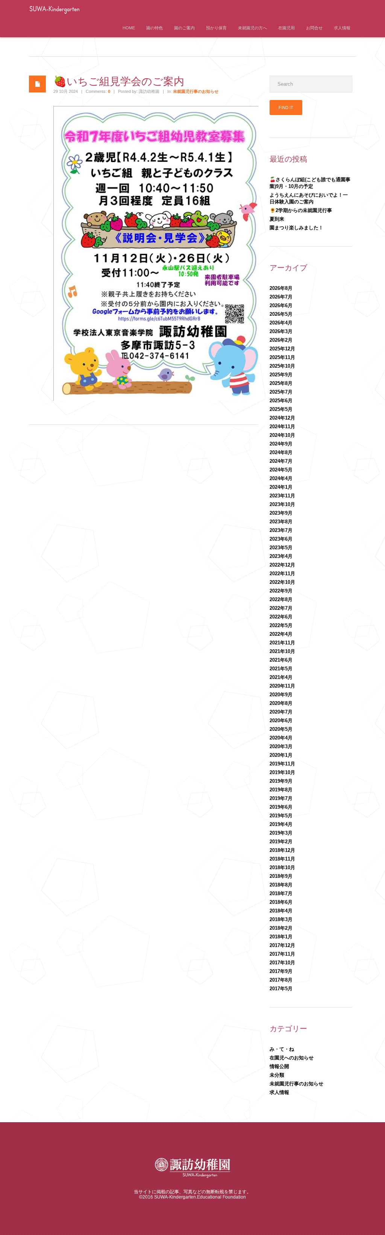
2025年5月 (281, 409)
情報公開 (279, 1066)
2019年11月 (282, 764)
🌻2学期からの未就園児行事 (301, 210)
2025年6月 (281, 400)
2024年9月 (281, 444)
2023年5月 (281, 547)
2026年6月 (281, 305)
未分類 (277, 1075)
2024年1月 (281, 487)
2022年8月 (281, 599)
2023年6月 (281, 539)
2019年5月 (281, 815)
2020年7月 (281, 712)
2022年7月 (281, 608)
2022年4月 (281, 634)
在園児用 (286, 28)
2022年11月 (282, 573)
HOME (129, 28)
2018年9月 (281, 876)
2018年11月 (282, 859)
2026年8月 (281, 288)
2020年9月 (281, 694)
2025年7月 (281, 392)
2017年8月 (281, 980)
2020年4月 (281, 738)
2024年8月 (281, 452)
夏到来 (277, 219)
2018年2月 (281, 928)
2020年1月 (281, 755)
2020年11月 (282, 686)
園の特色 (154, 28)
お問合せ (314, 28)
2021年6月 (281, 660)
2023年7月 (281, 530)
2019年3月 (281, 833)
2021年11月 (282, 643)
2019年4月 (281, 824)
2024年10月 (282, 435)
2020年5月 (281, 729)
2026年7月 (281, 297)
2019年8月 (281, 790)
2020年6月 (281, 720)
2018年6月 (281, 902)
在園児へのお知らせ (292, 1058)
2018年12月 (282, 850)
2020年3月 (281, 746)
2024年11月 (282, 426)
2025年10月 (282, 366)
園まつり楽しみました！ (296, 227)
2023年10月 (282, 504)
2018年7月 (281, 893)
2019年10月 (282, 772)
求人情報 (342, 28)
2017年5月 (281, 988)
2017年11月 (282, 954)
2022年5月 (281, 625)
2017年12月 (282, 945)
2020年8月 (281, 703)
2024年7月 (281, 461)
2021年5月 (281, 668)
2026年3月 (281, 331)
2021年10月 (282, 651)
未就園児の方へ (252, 28)
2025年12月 (282, 349)
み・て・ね (282, 1049)
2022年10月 (282, 582)
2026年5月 (281, 314)
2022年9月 (281, 591)
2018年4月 (281, 911)
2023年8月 (281, 521)
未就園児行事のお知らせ (195, 91)
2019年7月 (281, 798)
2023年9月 (281, 513)
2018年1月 (281, 937)
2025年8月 (281, 383)
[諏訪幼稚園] (77, 16)
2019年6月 (281, 807)
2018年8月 (281, 885)
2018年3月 (281, 919)
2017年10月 (282, 962)
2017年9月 (281, 971)
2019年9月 (281, 781)
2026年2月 (281, 340)
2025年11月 (282, 357)
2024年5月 (281, 470)
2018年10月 (282, 867)
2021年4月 (281, 677)
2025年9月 (281, 374)
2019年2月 (281, 841)
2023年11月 (282, 496)
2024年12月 (282, 418)
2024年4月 (281, 478)
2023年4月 (281, 556)
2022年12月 (282, 565)
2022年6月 (281, 617)
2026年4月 (281, 323)
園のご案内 (184, 28)
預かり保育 (216, 28)
